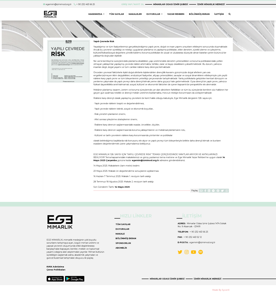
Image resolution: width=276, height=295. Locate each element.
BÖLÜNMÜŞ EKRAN (199, 14)
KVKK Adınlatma (55, 266)
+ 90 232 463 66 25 (85, 4)
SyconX (225, 290)
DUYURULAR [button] (153, 14)
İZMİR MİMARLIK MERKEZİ (211, 4)
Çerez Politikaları (56, 269)
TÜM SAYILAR (116, 14)
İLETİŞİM (219, 14)
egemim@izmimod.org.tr (58, 4)
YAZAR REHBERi (175, 14)
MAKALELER (135, 14)
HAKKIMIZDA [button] (95, 14)
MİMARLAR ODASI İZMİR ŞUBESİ (170, 4)
